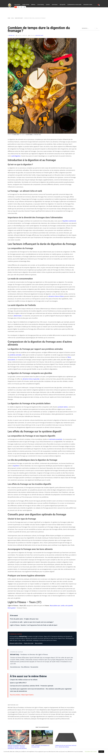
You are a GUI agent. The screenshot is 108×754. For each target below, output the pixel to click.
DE (24, 7)
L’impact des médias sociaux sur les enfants (23, 679)
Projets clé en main (28, 643)
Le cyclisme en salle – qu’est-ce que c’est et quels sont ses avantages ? (32, 622)
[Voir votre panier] (99, 5)
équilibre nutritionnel (69, 221)
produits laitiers (63, 407)
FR (15, 7)
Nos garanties (34, 667)
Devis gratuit (12, 608)
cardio (63, 605)
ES (21, 7)
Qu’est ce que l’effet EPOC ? (18, 683)
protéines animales (16, 355)
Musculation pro (55, 605)
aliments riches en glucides (31, 379)
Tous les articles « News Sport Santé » (22, 695)
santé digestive (15, 156)
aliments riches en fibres (56, 296)
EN (18, 7)
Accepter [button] (101, 751)
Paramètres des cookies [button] (91, 751)
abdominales (18, 316)
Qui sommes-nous (15, 667)
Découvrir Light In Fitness (15, 643)
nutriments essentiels (55, 439)
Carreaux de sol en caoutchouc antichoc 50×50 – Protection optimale (31, 686)
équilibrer (16, 466)
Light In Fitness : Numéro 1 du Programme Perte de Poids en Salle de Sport (33, 625)
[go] (97, 28)
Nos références (25, 667)
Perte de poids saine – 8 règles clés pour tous (24, 619)
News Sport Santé (39, 35)
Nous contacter (39, 643)
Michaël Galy (12, 35)
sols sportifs (69, 605)
